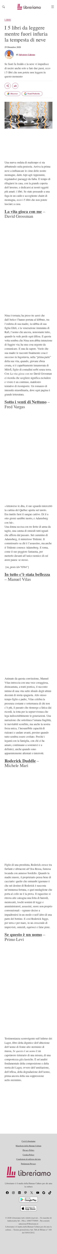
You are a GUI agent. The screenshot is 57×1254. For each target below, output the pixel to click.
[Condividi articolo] (8, 86)
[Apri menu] (52, 7)
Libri (8, 19)
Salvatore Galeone (27, 54)
